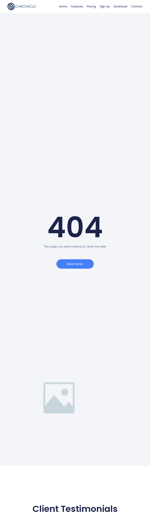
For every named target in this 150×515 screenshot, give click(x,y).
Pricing (91, 6)
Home (63, 6)
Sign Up (105, 6)
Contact (137, 6)
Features (77, 6)
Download (120, 6)
